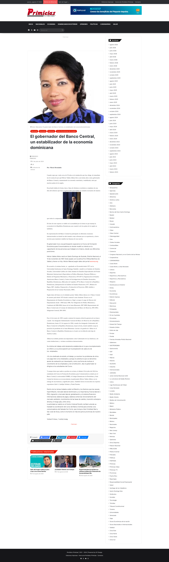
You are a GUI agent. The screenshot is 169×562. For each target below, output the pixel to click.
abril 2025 (113, 93)
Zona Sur (113, 539)
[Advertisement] (65, 42)
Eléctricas (113, 306)
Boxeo (112, 221)
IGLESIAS (113, 363)
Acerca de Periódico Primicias (124, 2)
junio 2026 (113, 50)
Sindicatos (113, 494)
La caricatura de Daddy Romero (120, 379)
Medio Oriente (114, 397)
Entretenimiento (115, 321)
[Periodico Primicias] (41, 12)
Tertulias (112, 503)
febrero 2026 (114, 63)
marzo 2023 (113, 169)
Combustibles (114, 245)
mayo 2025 (113, 90)
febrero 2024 (114, 135)
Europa (112, 333)
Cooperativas (114, 257)
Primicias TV (114, 470)
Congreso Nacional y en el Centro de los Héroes (125, 254)
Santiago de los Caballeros (118, 488)
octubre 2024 (114, 111)
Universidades (114, 512)
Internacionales (114, 370)
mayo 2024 (113, 126)
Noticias (112, 436)
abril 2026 (113, 57)
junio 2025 (113, 87)
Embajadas (113, 309)
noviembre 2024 (115, 108)
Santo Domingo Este (116, 491)
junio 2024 (113, 123)
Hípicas (112, 357)
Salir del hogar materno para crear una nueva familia (74, 2)
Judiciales (113, 373)
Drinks (112, 288)
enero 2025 (113, 102)
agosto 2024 (114, 117)
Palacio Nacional (115, 445)
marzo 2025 (113, 96)
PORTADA (113, 461)
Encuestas (113, 318)
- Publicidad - (73, 424)
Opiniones (84, 24)
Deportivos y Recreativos (118, 279)
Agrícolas (113, 191)
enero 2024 (113, 138)
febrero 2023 (114, 172)
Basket (112, 215)
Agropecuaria (114, 194)
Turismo (112, 509)
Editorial (112, 300)
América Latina (114, 200)
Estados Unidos (114, 327)
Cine (111, 239)
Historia (112, 360)
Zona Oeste (113, 536)
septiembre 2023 (115, 151)
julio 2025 (113, 84)
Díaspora (112, 282)
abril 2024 (113, 129)
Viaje (111, 518)
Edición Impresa (115, 297)
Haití (111, 354)
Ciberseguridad (114, 236)
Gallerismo (113, 342)
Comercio (113, 251)
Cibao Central (114, 233)
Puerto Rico (113, 476)
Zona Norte (113, 533)
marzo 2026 (113, 60)
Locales (112, 391)
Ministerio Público (115, 409)
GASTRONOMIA (115, 345)
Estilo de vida (114, 330)
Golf (111, 351)
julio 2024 (113, 120)
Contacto (138, 2)
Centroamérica (114, 227)
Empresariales (114, 312)
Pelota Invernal (114, 451)
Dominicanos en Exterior (67, 24)
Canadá (112, 224)
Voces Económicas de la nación (66, 131)
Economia (51, 24)
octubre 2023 (114, 148)
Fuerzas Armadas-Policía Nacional (120, 339)
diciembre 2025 (115, 69)
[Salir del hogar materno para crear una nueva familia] (41, 461)
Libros (112, 382)
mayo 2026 (113, 54)
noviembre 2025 (115, 72)
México (112, 403)
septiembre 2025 (115, 78)
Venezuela (113, 515)
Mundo (112, 415)
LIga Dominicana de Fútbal (118, 385)
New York (113, 433)
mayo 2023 (113, 163)
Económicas (113, 294)
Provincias (113, 473)
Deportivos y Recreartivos (118, 275)
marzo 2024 (113, 132)
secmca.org (94, 261)
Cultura (112, 269)
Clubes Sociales (115, 242)
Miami (111, 406)
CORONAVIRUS (105, 24)
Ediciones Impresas (107, 2)
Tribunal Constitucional (117, 506)
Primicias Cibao (114, 467)
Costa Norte (113, 263)
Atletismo (113, 206)
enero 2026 (113, 66)
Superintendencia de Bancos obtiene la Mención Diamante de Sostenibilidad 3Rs (90, 471)
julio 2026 (113, 47)
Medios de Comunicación (118, 400)
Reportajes (113, 479)
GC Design (99, 552)
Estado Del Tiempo (116, 324)
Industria (112, 367)
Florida (112, 336)
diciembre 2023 (115, 142)
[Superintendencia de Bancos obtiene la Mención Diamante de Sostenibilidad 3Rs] (90, 461)
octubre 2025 (114, 75)
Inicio (31, 24)
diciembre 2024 (115, 105)
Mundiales (113, 412)
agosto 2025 (114, 81)
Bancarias (39, 127)
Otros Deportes (114, 442)
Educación (113, 303)
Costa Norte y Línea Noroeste (119, 266)
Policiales (113, 455)
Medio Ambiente (115, 394)
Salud (115, 24)
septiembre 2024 (115, 114)
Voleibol (112, 527)
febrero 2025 (114, 99)
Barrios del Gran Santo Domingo (120, 212)
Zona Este (113, 530)
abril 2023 (113, 166)
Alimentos (113, 197)
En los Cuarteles (115, 315)
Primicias (112, 464)
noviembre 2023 (115, 145)
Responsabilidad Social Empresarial (121, 482)
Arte (111, 203)
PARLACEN (113, 448)
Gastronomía (114, 348)
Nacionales (40, 24)
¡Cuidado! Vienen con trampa (64, 469)
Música (112, 421)
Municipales (113, 418)
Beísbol (112, 218)
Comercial (113, 248)
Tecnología (113, 500)
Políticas (94, 24)
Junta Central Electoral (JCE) (119, 376)
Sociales (112, 497)
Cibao (111, 230)
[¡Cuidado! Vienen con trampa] (65, 461)
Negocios (113, 427)
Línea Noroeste (114, 388)
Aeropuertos (113, 188)
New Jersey (113, 430)
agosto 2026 (114, 44)
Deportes (113, 272)
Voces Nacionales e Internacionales (121, 524)
